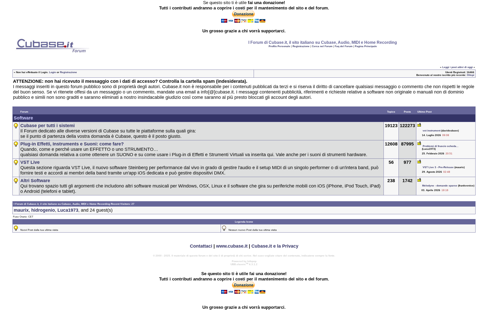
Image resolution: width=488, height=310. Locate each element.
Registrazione (301, 46)
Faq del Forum (344, 46)
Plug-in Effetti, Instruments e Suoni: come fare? (72, 143)
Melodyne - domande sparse (439, 185)
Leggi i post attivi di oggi (457, 67)
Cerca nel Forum (322, 46)
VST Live (30, 162)
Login (52, 72)
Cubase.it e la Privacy (274, 246)
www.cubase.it (232, 246)
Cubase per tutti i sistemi (47, 125)
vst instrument (431, 130)
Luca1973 (67, 210)
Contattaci (201, 246)
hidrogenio (43, 210)
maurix (21, 210)
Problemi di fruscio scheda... (441, 146)
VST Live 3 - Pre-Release (438, 167)
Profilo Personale (279, 46)
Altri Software (35, 180)
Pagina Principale (366, 46)
